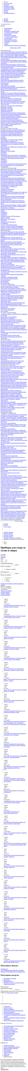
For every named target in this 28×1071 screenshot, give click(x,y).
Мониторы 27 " (5, 406)
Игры (13, 484)
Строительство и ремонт (17, 488)
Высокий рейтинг (5, 595)
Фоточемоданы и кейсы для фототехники (12, 76)
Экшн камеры (4, 249)
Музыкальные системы (7, 326)
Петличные (4, 363)
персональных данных (12, 992)
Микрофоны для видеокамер (8, 254)
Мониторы (3, 403)
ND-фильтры (4, 71)
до (6, 561)
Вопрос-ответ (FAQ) (9, 1034)
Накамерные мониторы (7, 209)
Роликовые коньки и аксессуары (9, 482)
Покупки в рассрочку (9, 1030)
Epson (8, 321)
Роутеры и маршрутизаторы (9, 378)
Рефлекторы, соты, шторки (8, 151)
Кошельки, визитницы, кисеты (12, 512)
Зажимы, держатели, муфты (19, 205)
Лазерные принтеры (16, 407)
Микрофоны (4, 362)
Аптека (13, 499)
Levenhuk (8, 297)
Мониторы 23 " (13, 404)
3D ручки (8, 410)
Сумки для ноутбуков (12, 372)
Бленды (3, 112)
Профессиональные (19, 54)
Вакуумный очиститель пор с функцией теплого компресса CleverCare (14, 767)
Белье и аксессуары (6, 511)
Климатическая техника (7, 508)
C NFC (11, 440)
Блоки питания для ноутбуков (15, 375)
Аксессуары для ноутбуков (8, 370)
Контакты (6, 1055)
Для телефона (18, 348)
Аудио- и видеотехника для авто (11, 476)
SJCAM (14, 249)
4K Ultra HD (8, 250)
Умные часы (4, 437)
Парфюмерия (15, 501)
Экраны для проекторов (7, 324)
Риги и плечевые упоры (7, 261)
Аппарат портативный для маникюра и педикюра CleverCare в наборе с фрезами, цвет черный (15, 780)
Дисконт (6, 12)
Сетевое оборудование (7, 377)
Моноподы (8, 197)
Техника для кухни (15, 505)
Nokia (24, 424)
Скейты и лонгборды (6, 484)
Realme (25, 414)
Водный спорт (9, 487)
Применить (4, 583)
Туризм (25, 481)
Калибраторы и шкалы (7, 190)
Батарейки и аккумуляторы (19, 60)
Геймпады (14, 332)
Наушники (3, 341)
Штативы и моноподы (7, 196)
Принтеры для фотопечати (15, 98)
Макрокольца (18, 120)
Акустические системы (20, 325)
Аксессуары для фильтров (19, 73)
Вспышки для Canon (11, 129)
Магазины (6, 4)
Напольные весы (8, 981)
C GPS (7, 440)
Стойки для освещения (17, 226)
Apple (8, 341)
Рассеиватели (21, 93)
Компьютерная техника (10, 39)
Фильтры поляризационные (18, 70)
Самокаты (20, 482)
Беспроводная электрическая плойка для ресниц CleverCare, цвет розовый (14, 627)
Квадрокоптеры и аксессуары (8, 448)
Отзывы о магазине (9, 1045)
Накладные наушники (6, 343)
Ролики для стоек (12, 229)
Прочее (6, 44)
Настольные (15, 295)
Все (10, 50)
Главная (6, 524)
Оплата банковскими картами (12, 1047)
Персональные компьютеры (8, 380)
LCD (12, 322)
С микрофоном (15, 346)
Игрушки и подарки (11, 497)
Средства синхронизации (7, 163)
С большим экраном (21, 417)
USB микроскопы (13, 305)
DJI (22, 249)
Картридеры (20, 57)
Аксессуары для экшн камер (8, 253)
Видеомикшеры (19, 274)
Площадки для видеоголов (15, 244)
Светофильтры (4, 69)
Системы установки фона (18, 206)
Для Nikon (15, 93)
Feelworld (15, 209)
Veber (16, 297)
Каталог (3, 25)
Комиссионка (7, 1037)
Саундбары (22, 326)
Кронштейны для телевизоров (9, 317)
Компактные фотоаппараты (8, 87)
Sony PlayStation (16, 329)
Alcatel (20, 424)
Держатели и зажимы (6, 263)
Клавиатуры (18, 390)
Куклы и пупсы (21, 497)
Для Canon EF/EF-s (18, 105)
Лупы (2, 295)
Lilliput (20, 209)
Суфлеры (3, 275)
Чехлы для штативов (6, 199)
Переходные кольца (6, 121)
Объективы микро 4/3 (6, 111)
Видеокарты (4, 386)
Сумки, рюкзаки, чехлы (7, 74)
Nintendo (22, 329)
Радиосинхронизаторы (20, 163)
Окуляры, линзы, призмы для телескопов (13, 289)
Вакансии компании (9, 1012)
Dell (16, 366)
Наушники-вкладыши (6, 345)
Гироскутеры (14, 455)
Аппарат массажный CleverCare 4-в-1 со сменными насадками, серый (14, 711)
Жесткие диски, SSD (12, 386)
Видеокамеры (4, 232)
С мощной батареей (10, 417)
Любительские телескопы (12, 287)
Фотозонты (4, 152)
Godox (18, 169)
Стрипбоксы (4, 161)
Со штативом (14, 155)
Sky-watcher (19, 285)
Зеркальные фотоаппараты (8, 52)
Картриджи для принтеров (8, 409)
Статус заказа (7, 526)
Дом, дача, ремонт (5, 488)
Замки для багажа (5, 516)
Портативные (4, 322)
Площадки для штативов (17, 197)
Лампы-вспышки (5, 144)
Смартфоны (4, 414)
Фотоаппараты (8, 28)
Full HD (22, 232)
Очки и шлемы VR (6, 399)
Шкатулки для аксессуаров (18, 515)
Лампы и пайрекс (5, 149)
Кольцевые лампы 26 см (14, 156)
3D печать (3, 410)
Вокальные (10, 363)
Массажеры (7, 980)
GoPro (10, 249)
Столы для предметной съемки (9, 224)
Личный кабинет (8, 1036)
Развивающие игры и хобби (8, 498)
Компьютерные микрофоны (8, 396)
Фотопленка (20, 103)
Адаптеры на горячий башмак (9, 134)
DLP (9, 322)
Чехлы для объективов (7, 125)
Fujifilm (21, 87)
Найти (17, 564)
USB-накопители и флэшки (8, 86)
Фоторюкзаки (17, 74)
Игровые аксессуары (6, 332)
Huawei (13, 420)
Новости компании (9, 1009)
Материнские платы (6, 385)
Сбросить (3, 557)
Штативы (15, 196)
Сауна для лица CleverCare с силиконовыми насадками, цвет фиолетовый (15, 756)
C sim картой (17, 440)
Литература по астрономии (8, 292)
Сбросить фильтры (18, 583)
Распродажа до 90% (15, 47)
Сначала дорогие (5, 592)
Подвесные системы (6, 206)
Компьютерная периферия (8, 390)
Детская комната (17, 495)
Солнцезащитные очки (20, 511)
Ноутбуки (3, 366)
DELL (15, 403)
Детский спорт (8, 495)
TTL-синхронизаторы (17, 165)
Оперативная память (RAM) (19, 385)
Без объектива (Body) (10, 66)
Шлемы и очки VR (8, 335)
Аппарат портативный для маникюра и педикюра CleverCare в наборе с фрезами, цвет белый (15, 745)
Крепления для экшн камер (19, 251)
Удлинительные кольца (17, 121)
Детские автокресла (15, 494)
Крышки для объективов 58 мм (12, 124)
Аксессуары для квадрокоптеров (9, 268)
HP (18, 366)
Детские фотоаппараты (11, 88)
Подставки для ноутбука (12, 373)
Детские (20, 304)
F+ (1, 426)
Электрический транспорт (16, 481)
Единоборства (19, 484)
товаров (3, 585)
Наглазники (10, 80)
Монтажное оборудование (8, 274)
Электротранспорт (5, 455)
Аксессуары (4, 80)
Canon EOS (18, 52)
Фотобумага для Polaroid (10, 103)
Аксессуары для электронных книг (13, 461)
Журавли (3, 227)
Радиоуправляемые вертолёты (15, 451)
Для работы (20, 368)
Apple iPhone (10, 414)
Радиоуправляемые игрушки (8, 453)
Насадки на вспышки (10, 95)
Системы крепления (6, 205)
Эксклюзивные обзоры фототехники (13, 1010)
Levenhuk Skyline (11, 285)
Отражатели (4, 154)
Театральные (4, 298)
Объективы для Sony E (7, 108)
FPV (17, 266)
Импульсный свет (5, 142)
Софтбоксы (4, 159)
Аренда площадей (8, 1052)
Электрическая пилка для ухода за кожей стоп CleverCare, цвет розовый (14, 801)
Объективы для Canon (6, 105)
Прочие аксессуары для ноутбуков (10, 376)
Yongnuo (12, 139)
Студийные (19, 362)
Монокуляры (4, 300)
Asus (13, 366)
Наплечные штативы (19, 261)
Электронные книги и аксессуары (10, 460)
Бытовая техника (5, 505)
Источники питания (6, 60)
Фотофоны (3, 200)
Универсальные (21, 112)
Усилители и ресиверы (7, 355)
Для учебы (14, 368)
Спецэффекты (4, 223)
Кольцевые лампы (5, 155)
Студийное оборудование (11, 32)
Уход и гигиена (11, 492)
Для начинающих (9, 54)
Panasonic (10, 232)
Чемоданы (3, 514)
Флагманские (23, 419)
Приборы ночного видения (8, 308)
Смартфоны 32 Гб (5, 419)
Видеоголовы (4, 243)
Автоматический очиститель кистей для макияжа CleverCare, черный (14, 648)
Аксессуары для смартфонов (8, 423)
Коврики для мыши (9, 393)
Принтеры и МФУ (5, 407)
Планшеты (3, 420)
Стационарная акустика (7, 325)
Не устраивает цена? (9, 1033)
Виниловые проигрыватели (8, 336)
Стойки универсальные (12, 227)
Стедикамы (4, 271)
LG (17, 321)
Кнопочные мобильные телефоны (10, 424)
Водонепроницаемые (6, 251)
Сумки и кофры (5, 188)
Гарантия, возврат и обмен (11, 1028)
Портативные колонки (19, 328)
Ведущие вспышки (9, 131)
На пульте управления (16, 267)
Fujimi (16, 139)
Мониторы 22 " (5, 404)
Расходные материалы (6, 101)
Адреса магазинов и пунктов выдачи (13, 1026)
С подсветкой (7, 295)
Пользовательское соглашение (12, 1013)
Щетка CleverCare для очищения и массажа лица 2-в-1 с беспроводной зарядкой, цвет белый (15, 845)
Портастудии (13, 360)
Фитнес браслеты (5, 443)
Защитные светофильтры (15, 69)
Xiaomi (14, 314)
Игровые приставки (6, 329)
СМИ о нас (7, 1054)
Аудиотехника (8, 38)
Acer (11, 321)
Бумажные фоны (5, 202)
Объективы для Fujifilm (7, 110)
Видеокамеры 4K (16, 233)
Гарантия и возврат (9, 7)
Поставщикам (7, 1051)
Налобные (21, 295)
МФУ (23, 407)
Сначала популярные (6, 590)
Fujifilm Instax (20, 90)
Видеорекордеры (5, 283)
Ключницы (19, 514)
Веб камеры (18, 393)
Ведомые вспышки (19, 131)
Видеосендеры (4, 281)
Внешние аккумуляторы (7, 434)
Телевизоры (4, 314)
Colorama (12, 200)
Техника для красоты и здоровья (12, 506)
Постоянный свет (5, 146)
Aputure (21, 139)
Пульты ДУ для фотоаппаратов (9, 81)
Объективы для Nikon (6, 107)
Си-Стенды (21, 229)
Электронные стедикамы (13, 271)
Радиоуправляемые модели (8, 450)
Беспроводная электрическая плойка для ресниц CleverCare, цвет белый (14, 823)
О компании (7, 1006)
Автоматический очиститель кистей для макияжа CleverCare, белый (14, 606)
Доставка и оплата (9, 6)
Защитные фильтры (14, 114)
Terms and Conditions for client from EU (14, 1020)
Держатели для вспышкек (15, 132)
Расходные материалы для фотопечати (11, 100)
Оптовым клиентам (9, 13)
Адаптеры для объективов (8, 120)
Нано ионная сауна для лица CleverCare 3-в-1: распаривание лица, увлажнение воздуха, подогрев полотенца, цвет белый (15, 723)
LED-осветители (5, 148)
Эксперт (6, 10)
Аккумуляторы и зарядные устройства (11, 172)
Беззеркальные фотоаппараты (8, 64)
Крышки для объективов (7, 122)
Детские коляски (13, 491)
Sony (21, 64)
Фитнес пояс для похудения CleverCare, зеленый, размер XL (14, 866)
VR (1, 335)
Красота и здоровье (6, 499)
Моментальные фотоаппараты (9, 90)
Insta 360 (18, 249)
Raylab (12, 169)
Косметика (8, 501)
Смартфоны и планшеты (10, 41)
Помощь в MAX (8, 1040)
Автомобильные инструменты (9, 480)
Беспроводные (9, 342)
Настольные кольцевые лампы (16, 158)
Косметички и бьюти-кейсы (17, 516)
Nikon (22, 52)
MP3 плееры (4, 464)
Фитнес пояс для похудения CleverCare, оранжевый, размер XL (14, 908)
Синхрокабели (4, 166)
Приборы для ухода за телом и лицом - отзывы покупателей (14, 983)
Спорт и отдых (5, 481)
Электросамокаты (5, 457)
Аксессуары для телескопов (8, 288)
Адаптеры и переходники (7, 189)
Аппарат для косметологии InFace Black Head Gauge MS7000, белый (14, 961)
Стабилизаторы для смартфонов (9, 465)
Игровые (3, 369)
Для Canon (9, 93)
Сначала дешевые (5, 593)
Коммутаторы (13, 379)
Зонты (2, 512)
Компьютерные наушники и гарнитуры (11, 395)
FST (15, 169)
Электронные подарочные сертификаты (15, 45)
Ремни (14, 514)
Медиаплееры (4, 319)
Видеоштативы (12, 243)
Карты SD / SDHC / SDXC (15, 56)
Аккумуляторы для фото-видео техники (11, 61)
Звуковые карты (23, 386)
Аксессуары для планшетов (8, 429)
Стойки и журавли (6, 226)
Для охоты (20, 298)
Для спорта (15, 345)
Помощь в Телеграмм (9, 1038)
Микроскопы (4, 302)
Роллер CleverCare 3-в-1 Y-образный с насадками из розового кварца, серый (14, 669)
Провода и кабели (18, 80)
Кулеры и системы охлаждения (17, 383)
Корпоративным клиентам (11, 1048)
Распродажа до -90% (9, 9)
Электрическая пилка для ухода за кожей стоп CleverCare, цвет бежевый (14, 658)
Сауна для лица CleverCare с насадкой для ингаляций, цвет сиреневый (15, 734)
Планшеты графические (20, 397)
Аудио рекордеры (5, 280)
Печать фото (4, 98)
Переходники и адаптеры (7, 207)
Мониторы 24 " (22, 404)
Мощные (8, 369)
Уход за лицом (18, 502)
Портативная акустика (7, 328)
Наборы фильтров (12, 71)
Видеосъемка (7, 34)
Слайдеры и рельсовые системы (9, 277)
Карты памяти (4, 56)
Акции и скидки (8, 1007)
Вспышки (3, 93)
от (6, 560)
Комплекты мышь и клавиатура (9, 392)
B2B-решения (7, 1049)
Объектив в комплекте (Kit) (12, 53)
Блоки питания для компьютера (9, 387)
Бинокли (3, 297)
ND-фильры (22, 114)
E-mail (17, 989)
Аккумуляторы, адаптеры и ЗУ (9, 141)
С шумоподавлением (10, 346)
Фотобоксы (4, 138)
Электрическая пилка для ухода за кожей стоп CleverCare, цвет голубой (14, 616)
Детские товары (5, 491)
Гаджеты (6, 42)
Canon (18, 64)
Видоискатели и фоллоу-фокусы (9, 278)
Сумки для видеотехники (7, 264)
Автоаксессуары (9, 478)
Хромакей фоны (14, 202)
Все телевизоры (23, 314)
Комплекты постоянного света (18, 146)
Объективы (7, 29)
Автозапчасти (18, 478)
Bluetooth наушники (18, 342)
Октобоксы (4, 162)
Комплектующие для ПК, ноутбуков (10, 382)
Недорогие (24, 233)
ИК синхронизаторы (6, 165)
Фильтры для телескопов (20, 290)
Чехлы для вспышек (17, 183)
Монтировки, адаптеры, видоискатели (11, 291)
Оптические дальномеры (7, 309)
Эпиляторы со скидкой (10, 978)
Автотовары (4, 475)
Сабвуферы (16, 326)
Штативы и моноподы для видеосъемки (11, 241)
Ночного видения (12, 298)
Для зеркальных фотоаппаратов (12, 75)
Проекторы (4, 321)
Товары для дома (5, 489)
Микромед (20, 302)
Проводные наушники (8, 348)
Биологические (5, 305)
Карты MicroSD (12, 57)
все (4, 969)
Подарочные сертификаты (11, 1031)
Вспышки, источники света (11, 31)
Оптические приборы (10, 35)
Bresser (10, 302)
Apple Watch (10, 437)
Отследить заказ (8, 3)
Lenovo (21, 366)
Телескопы (3, 285)
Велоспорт (16, 487)
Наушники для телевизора (8, 318)
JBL (15, 341)
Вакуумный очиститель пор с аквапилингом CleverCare (11, 812)
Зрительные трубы (5, 301)
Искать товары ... (20, 521)
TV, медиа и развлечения (11, 37)
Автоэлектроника (12, 475)
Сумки (23, 512)
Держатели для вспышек (7, 94)
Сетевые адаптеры (22, 379)
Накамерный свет (5, 97)
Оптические (14, 304)
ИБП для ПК (19, 396)
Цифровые (8, 304)
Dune (13, 319)
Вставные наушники (18, 343)
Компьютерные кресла (7, 412)
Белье (12, 511)
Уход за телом (10, 502)
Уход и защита (4, 84)
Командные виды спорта (14, 485)
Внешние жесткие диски (7, 397)
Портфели (9, 514)
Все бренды (23, 169)
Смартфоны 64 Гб (15, 419)
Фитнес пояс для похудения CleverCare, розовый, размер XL (14, 856)
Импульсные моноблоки (16, 142)
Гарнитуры (21, 332)
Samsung (9, 314)
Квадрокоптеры (5, 266)
